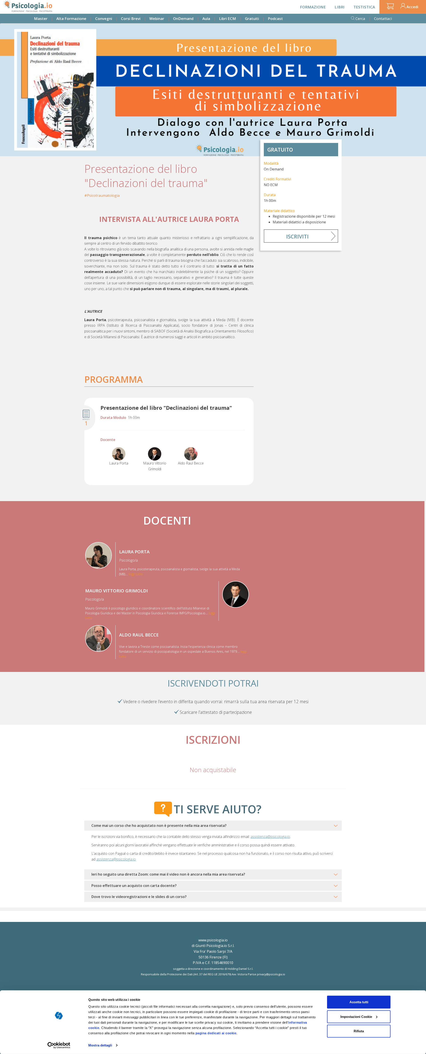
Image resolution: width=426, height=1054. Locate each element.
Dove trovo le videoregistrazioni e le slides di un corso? (139, 896)
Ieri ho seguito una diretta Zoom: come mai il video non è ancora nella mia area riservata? (168, 874)
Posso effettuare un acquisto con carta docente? (134, 885)
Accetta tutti (358, 1002)
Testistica (364, 7)
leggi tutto (136, 574)
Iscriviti (297, 236)
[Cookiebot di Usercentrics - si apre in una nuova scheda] (58, 1045)
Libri (340, 7)
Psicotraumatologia (103, 195)
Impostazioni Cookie (356, 1016)
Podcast (275, 18)
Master (40, 18)
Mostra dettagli (100, 1045)
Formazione (313, 7)
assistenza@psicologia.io (270, 836)
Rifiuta (359, 1031)
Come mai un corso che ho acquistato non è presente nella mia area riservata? (159, 825)
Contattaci (383, 18)
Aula (206, 18)
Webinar (156, 18)
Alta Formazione (71, 18)
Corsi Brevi (130, 18)
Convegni (103, 18)
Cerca (360, 18)
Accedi (412, 6)
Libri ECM (227, 18)
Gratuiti (252, 18)
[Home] (27, 6)
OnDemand (183, 18)
